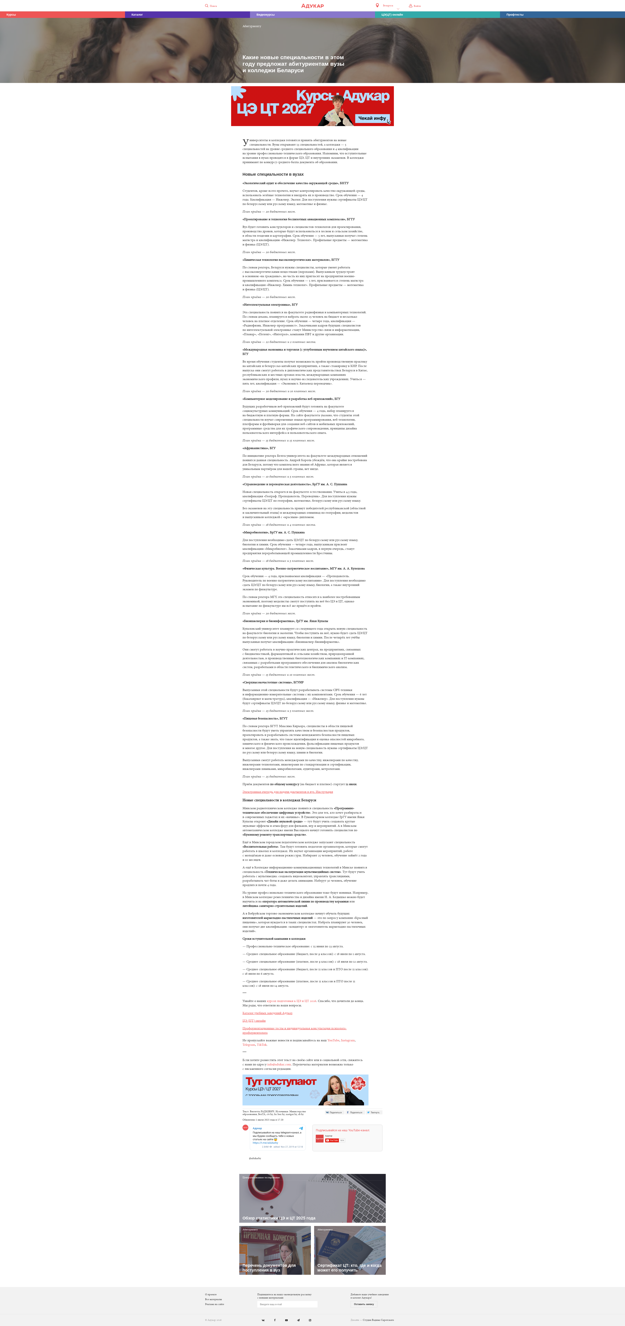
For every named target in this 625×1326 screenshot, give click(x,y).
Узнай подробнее (312, 689)
